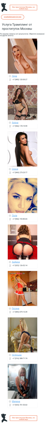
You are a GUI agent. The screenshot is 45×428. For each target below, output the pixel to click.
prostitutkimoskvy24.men (12, 17)
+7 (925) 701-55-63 (20, 405)
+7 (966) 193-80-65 (20, 219)
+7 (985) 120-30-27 (20, 79)
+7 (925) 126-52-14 (20, 265)
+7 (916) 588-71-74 (20, 358)
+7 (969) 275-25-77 (20, 172)
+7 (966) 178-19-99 (20, 126)
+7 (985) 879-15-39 (20, 312)
